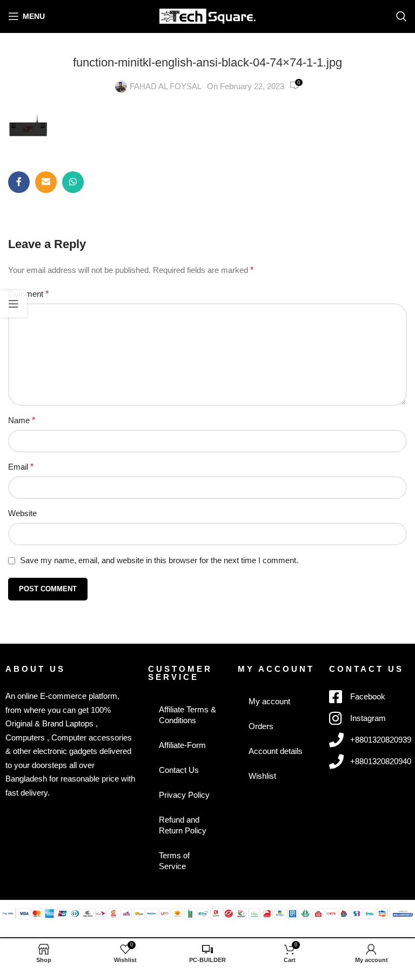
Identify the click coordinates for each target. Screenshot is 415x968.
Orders (261, 726)
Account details (276, 751)
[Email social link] (46, 182)
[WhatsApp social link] (73, 182)
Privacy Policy (184, 794)
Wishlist (262, 775)
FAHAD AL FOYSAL (166, 86)
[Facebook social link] (19, 182)
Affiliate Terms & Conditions (187, 715)
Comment (28, 293)
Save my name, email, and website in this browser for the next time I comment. (159, 560)
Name (21, 420)
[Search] (401, 16)
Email (21, 466)
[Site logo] (207, 15)
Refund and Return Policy (182, 825)
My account (269, 701)
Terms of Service (174, 861)
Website (22, 513)
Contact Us (179, 770)
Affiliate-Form (182, 745)
